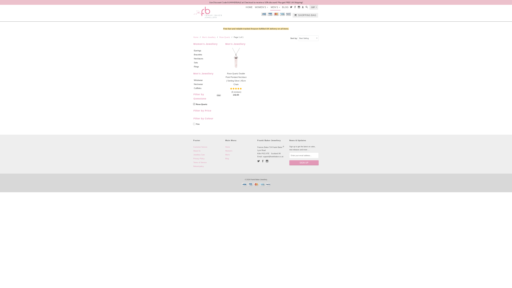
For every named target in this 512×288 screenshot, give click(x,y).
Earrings (197, 50)
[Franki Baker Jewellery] (208, 10)
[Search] (307, 7)
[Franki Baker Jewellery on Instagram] (299, 7)
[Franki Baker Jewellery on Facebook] (295, 7)
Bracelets (198, 54)
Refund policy (198, 166)
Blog (285, 7)
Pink (197, 124)
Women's (261, 7)
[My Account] (303, 7)
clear (219, 95)
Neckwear (198, 84)
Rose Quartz (201, 104)
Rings (196, 66)
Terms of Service (200, 162)
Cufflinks (197, 88)
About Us (197, 151)
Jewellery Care (199, 155)
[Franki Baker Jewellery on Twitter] (291, 7)
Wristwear (198, 80)
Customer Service (200, 147)
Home (249, 7)
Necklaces (198, 58)
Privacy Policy (199, 159)
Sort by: (294, 38)
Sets (196, 62)
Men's (275, 7)
